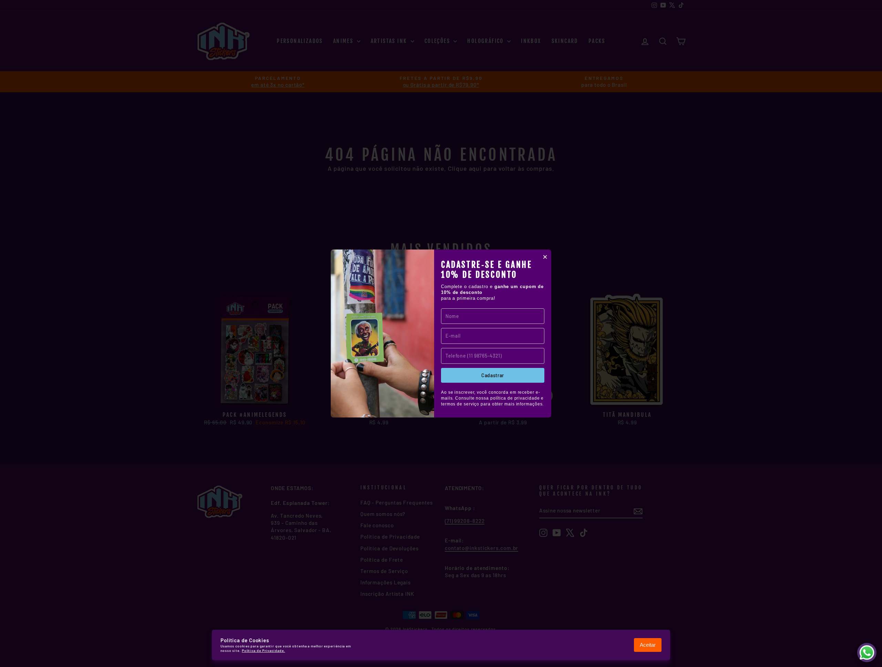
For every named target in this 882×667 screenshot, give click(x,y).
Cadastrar (492, 375)
